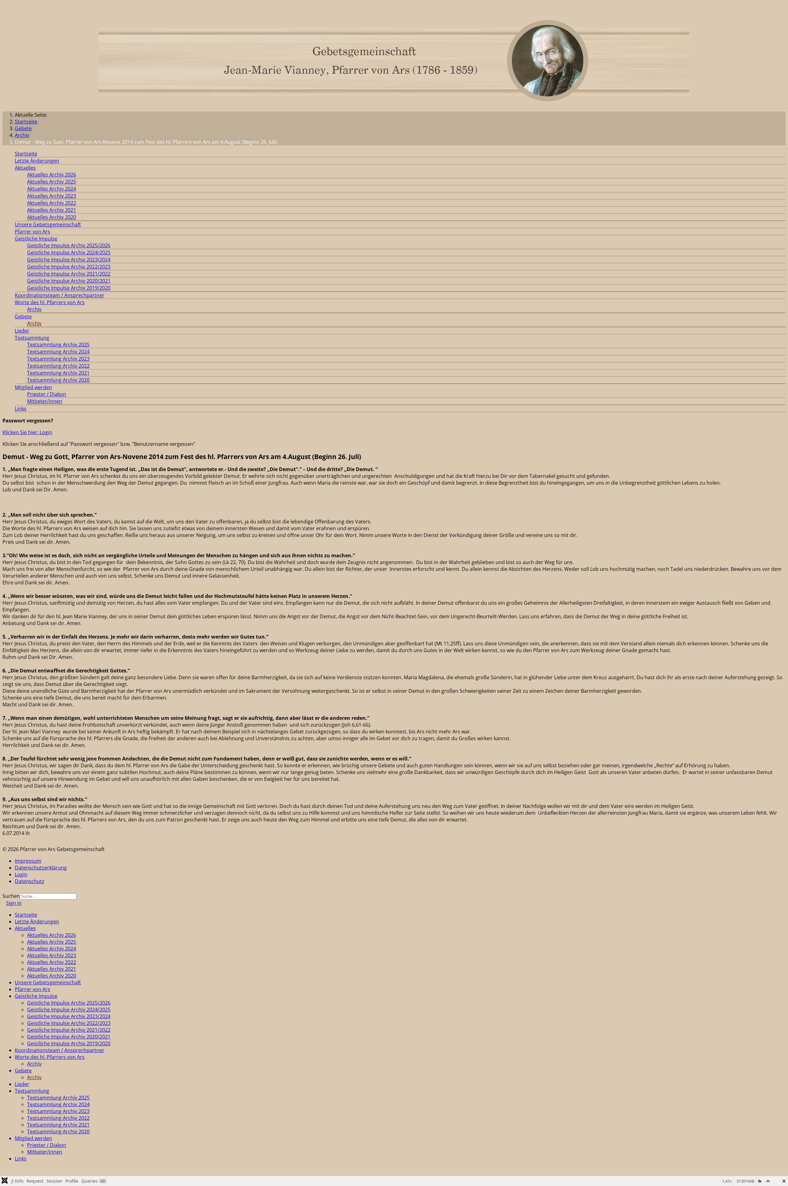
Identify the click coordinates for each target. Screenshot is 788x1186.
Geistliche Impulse (36, 238)
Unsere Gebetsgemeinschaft (48, 224)
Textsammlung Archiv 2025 (58, 344)
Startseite (26, 153)
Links (20, 408)
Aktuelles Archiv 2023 (51, 195)
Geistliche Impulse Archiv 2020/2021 (69, 280)
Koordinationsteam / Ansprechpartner (59, 295)
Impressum (28, 860)
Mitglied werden (33, 387)
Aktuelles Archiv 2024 (51, 188)
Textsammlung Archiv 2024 (58, 351)
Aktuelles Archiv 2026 (51, 174)
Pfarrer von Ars (32, 231)
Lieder (22, 330)
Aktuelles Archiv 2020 (51, 217)
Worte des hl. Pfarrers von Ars (50, 302)
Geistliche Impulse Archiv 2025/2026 (69, 245)
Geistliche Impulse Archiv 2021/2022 (69, 273)
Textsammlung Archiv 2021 (58, 372)
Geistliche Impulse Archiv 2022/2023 (69, 266)
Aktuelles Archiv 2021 (51, 210)
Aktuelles (25, 167)
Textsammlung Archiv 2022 (58, 365)
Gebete (23, 316)
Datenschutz (29, 881)
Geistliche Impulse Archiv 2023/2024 (69, 259)
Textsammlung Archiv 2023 (58, 358)
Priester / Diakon (46, 394)
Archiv (34, 309)
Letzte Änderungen (37, 160)
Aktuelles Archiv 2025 (51, 181)
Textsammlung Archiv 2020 (58, 380)
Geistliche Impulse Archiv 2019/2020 (69, 287)
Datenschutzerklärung (41, 867)
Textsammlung (32, 337)
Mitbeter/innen (44, 401)
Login (21, 874)
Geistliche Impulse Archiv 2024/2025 (69, 252)
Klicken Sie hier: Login (27, 432)
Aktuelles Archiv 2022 (51, 203)
